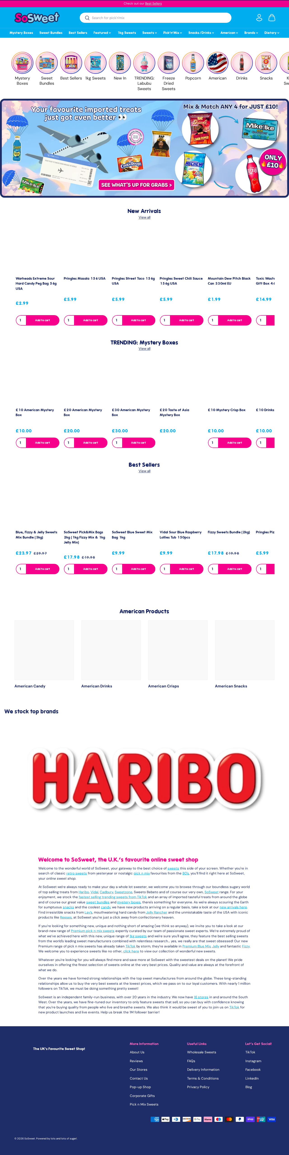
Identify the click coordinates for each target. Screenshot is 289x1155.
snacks (68, 907)
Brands (252, 32)
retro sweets (76, 873)
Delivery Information (203, 1069)
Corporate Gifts (142, 1096)
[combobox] (156, 18)
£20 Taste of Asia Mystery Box (174, 412)
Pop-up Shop (140, 1087)
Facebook (253, 1069)
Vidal (94, 892)
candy (105, 907)
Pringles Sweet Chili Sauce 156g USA (181, 281)
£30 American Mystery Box (131, 412)
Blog (248, 1087)
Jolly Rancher (156, 912)
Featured (103, 32)
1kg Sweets (126, 33)
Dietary (272, 32)
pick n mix (142, 873)
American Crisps (163, 686)
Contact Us (139, 1078)
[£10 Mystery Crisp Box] (230, 382)
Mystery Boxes (21, 33)
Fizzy (245, 946)
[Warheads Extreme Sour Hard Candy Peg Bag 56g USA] (37, 250)
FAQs (191, 1061)
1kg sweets (138, 936)
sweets (173, 868)
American (230, 32)
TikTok (130, 946)
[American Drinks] (111, 650)
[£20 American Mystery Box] (85, 382)
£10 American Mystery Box (35, 412)
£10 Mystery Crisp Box (227, 410)
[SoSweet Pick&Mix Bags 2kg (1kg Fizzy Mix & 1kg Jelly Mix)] (85, 504)
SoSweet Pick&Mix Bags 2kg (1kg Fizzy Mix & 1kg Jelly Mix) (84, 537)
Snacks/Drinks (202, 32)
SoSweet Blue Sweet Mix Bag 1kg (132, 534)
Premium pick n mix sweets (92, 931)
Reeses (66, 917)
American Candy (29, 686)
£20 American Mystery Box (83, 412)
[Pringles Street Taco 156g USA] (134, 250)
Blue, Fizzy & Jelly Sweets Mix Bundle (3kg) (36, 534)
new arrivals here (233, 907)
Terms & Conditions (203, 1078)
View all (144, 217)
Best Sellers (153, 3)
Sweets (150, 32)
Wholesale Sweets (201, 1052)
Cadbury (106, 892)
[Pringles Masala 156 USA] (85, 250)
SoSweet (212, 892)
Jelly (215, 946)
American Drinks (96, 686)
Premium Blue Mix (196, 946)
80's (185, 873)
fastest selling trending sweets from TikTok (113, 897)
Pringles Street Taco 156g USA (133, 281)
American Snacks (231, 686)
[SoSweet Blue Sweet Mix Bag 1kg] (134, 504)
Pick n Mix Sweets (144, 1104)
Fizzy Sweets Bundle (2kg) (229, 532)
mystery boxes (129, 902)
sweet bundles (98, 902)
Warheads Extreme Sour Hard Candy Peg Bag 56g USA (36, 283)
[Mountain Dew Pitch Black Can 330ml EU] (230, 250)
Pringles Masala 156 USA (85, 278)
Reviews (136, 1061)
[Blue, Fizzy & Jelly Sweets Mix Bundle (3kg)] (37, 504)
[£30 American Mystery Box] (134, 382)
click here (131, 951)
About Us (137, 1052)
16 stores (201, 997)
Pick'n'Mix (173, 32)
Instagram (253, 1061)
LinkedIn (252, 1078)
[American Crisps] (177, 650)
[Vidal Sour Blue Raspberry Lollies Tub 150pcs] (181, 504)
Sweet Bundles (51, 33)
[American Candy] (44, 650)
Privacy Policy (198, 1087)
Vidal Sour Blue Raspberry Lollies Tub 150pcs (181, 534)
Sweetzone (123, 892)
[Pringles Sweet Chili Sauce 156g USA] (181, 250)
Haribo (84, 892)
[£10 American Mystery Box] (37, 382)
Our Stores (138, 1069)
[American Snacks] (244, 650)
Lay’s (88, 912)
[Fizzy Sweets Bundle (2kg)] (230, 504)
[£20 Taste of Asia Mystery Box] (181, 382)
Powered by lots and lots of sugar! (56, 1138)
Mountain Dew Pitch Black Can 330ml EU (229, 281)
